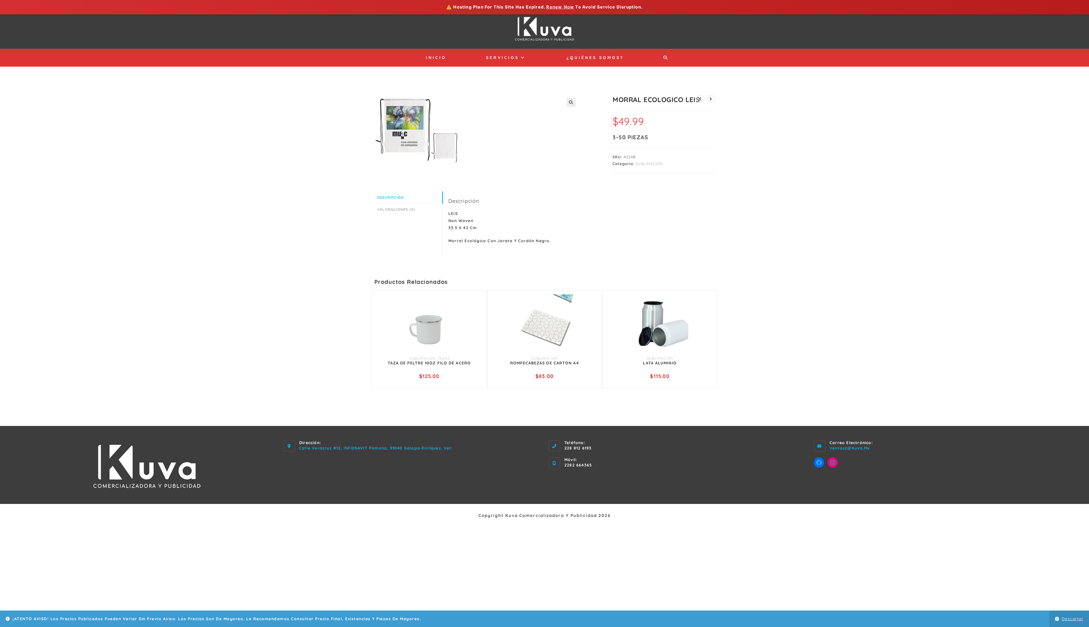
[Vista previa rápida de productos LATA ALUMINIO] (710, 304)
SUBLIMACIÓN (649, 163)
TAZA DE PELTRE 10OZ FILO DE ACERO (429, 363)
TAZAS (443, 358)
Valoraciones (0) (396, 209)
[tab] (408, 197)
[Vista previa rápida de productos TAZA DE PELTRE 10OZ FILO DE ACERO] (480, 304)
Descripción (390, 197)
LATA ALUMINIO (659, 363)
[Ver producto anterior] (700, 99)
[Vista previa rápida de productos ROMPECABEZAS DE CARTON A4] (595, 304)
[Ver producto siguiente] (711, 99)
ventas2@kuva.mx (850, 448)
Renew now (560, 7)
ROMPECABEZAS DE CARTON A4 (544, 363)
